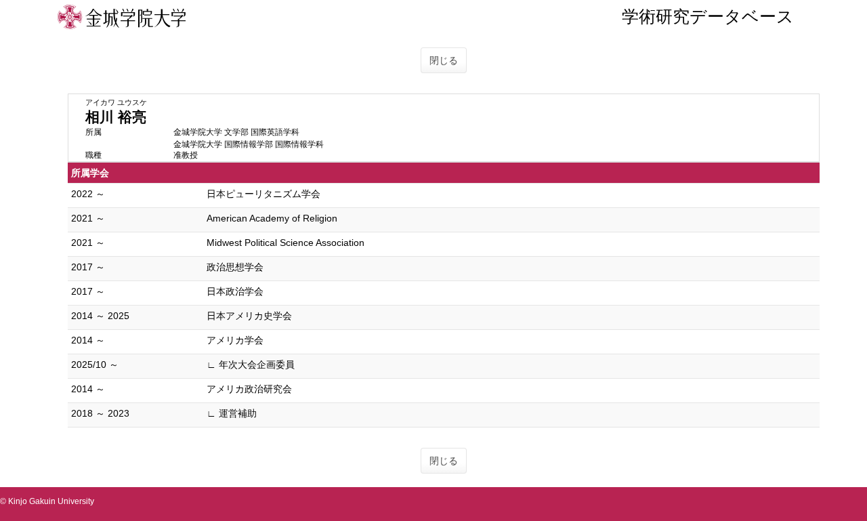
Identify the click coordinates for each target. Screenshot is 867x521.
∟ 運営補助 (232, 413)
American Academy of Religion (272, 218)
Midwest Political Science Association (285, 242)
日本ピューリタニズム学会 (263, 193)
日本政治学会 (235, 291)
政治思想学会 (235, 267)
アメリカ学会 (235, 340)
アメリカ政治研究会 (249, 388)
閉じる (443, 60)
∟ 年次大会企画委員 (251, 364)
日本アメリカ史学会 (249, 315)
